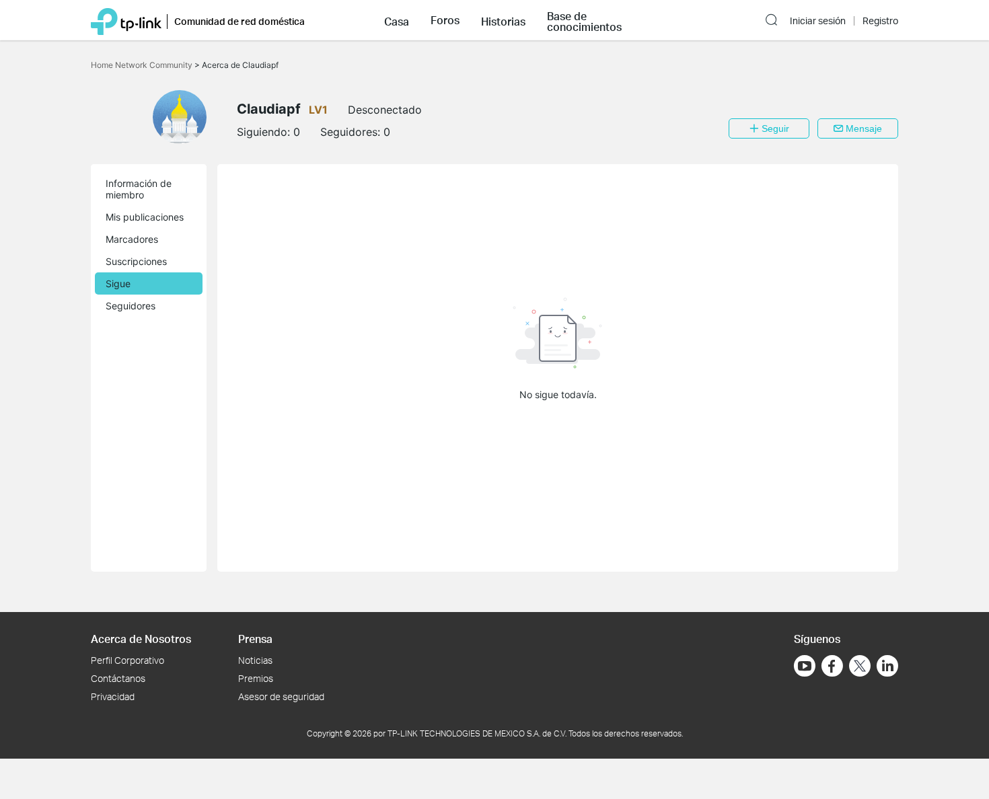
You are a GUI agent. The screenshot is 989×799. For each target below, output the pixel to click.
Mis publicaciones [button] (145, 217)
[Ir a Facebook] (832, 666)
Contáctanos (118, 678)
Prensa (255, 639)
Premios (255, 678)
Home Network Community (142, 65)
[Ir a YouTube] (804, 666)
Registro (880, 21)
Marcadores (132, 239)
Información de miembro (139, 189)
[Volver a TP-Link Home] (126, 20)
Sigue (118, 283)
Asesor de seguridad (281, 696)
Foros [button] (445, 20)
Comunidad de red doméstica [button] (239, 21)
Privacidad (113, 696)
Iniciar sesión (818, 21)
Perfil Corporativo (127, 660)
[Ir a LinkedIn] (887, 666)
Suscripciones (136, 261)
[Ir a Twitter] (860, 667)
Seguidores (130, 305)
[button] (396, 20)
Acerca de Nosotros (141, 639)
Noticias (255, 660)
